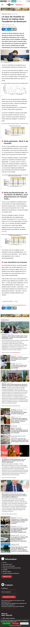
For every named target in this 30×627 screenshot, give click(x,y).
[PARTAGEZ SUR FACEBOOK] (3, 29)
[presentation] (24, 59)
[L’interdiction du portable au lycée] (5, 419)
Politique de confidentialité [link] (15, 625)
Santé (15, 457)
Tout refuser (15, 623)
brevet (16, 301)
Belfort (13, 363)
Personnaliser (24, 623)
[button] (27, 1)
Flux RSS (5, 569)
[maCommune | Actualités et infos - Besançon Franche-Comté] (10, 4)
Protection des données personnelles (12, 567)
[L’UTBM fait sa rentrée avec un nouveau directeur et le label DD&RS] (5, 365)
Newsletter (6, 576)
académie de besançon (8, 301)
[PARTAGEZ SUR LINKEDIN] (9, 29)
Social (19, 545)
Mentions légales (7, 571)
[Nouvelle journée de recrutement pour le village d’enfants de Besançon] (5, 411)
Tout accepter (6, 623)
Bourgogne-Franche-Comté (18, 436)
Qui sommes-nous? (7, 564)
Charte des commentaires (9, 566)
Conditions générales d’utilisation (11, 573)
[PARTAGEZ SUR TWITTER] (6, 29)
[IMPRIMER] (15, 29)
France (13, 417)
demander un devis (8, 597)
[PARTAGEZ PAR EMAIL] (12, 29)
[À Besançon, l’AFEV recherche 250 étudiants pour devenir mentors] (5, 358)
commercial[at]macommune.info (9, 593)
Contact (5, 562)
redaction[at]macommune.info (8, 589)
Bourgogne (14, 426)
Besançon (4, 334)
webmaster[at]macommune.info (8, 607)
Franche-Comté (6, 14)
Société (25, 409)
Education (15, 14)
